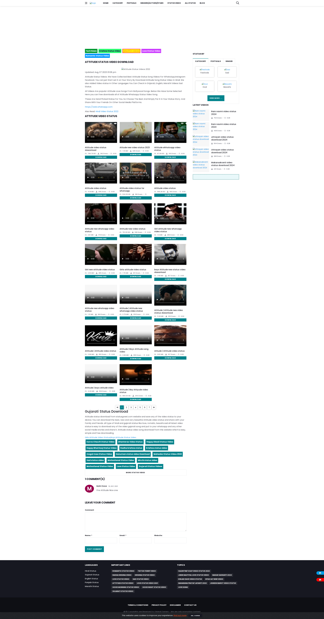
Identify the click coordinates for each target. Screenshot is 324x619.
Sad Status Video (141, 579)
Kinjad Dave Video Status (190, 579)
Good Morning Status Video (126, 587)
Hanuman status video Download (133, 454)
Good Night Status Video (154, 587)
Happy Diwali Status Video (159, 441)
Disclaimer (175, 605)
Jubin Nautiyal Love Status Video (193, 575)
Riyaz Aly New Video (214, 579)
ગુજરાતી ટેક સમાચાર (131, 51)
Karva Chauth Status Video (100, 441)
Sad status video (95, 460)
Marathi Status (92, 586)
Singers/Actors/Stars (151, 3)
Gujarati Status (92, 574)
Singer (229, 61)
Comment (89, 510)
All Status (190, 3)
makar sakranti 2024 (222, 575)
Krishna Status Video (145, 575)
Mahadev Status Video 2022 (168, 454)
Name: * (88, 535)
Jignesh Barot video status (223, 583)
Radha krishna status (131, 448)
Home (105, 3)
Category (118, 3)
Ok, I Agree (195, 616)
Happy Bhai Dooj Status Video (102, 448)
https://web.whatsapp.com (99, 106)
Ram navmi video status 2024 (223, 113)
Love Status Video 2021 (147, 583)
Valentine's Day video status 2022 (194, 571)
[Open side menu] (86, 3)
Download (100, 157)
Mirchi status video (147, 460)
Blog (202, 3)
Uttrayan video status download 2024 (222, 151)
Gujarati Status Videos (150, 466)
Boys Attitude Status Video (123, 437)
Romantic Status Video (123, 571)
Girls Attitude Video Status (97, 437)
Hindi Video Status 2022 (107, 111)
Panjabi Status (92, 582)
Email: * (123, 535)
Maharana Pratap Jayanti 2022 (192, 583)
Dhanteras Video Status (130, 441)
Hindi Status (90, 571)
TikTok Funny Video (147, 571)
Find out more (180, 615)
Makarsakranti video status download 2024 (223, 164)
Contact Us (190, 605)
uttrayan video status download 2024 (222, 138)
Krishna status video (156, 448)
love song (183, 587)
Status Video (174, 3)
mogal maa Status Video (99, 454)
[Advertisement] (161, 26)
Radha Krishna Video (122, 575)
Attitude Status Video (123, 583)
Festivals (131, 3)
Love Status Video (126, 466)
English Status (91, 578)
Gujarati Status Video (123, 591)
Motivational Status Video (121, 460)
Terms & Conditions (138, 605)
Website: (158, 535)
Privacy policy (159, 605)
